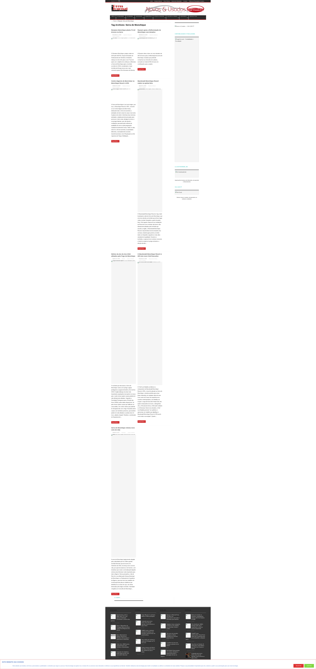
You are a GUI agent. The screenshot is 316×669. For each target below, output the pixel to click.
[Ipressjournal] (119, 8)
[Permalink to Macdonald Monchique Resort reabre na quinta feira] (150, 150)
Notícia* (123, 258)
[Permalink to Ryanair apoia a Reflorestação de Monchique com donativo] (150, 44)
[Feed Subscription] (170, 24)
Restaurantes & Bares (153, 258)
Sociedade (139, 16)
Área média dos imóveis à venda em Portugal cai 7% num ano (148, 641)
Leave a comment (115, 36)
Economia (130, 16)
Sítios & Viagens (159, 16)
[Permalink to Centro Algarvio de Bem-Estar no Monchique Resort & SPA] (123, 95)
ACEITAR (309, 665)
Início (151, 1)
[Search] (119, 1)
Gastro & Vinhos (172, 16)
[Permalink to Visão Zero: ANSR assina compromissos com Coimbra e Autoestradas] (113, 645)
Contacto (185, 1)
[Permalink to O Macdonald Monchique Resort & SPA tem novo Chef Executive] (150, 323)
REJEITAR (298, 665)
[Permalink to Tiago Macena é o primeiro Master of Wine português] (138, 616)
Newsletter (193, 16)
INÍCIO (113, 16)
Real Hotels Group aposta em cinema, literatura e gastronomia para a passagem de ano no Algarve (170, 653)
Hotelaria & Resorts (126, 85)
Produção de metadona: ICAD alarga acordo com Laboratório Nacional (123, 653)
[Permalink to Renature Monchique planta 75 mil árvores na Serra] (123, 44)
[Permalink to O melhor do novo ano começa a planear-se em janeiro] (163, 644)
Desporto (183, 16)
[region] (158, 664)
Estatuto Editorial (158, 1)
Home (115, 21)
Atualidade (120, 16)
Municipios (124, 432)
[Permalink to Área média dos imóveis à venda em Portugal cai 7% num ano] (138, 641)
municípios (148, 16)
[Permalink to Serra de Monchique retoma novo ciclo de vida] (123, 495)
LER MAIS (241, 665)
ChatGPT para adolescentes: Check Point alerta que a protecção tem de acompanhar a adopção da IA (195, 636)
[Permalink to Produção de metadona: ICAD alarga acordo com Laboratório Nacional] (113, 653)
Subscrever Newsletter (176, 1)
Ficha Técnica (167, 1)
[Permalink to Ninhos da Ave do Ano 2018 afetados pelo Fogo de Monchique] (123, 322)
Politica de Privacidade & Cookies (196, 1)
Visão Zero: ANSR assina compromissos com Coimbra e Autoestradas (123, 646)
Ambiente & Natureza (127, 34)
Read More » (115, 75)
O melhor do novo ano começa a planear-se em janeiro (172, 644)
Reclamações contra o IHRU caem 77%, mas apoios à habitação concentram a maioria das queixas (120, 617)
